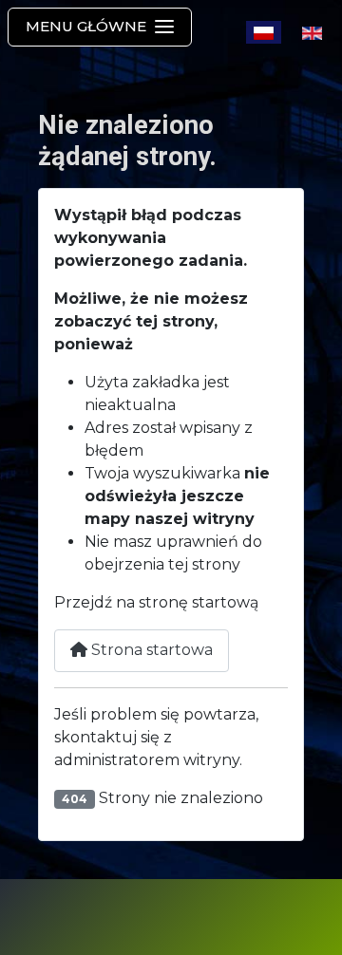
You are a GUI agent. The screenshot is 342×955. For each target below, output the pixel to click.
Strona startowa (150, 650)
